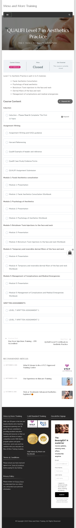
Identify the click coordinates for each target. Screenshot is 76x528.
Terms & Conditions (18, 465)
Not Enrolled (14, 67)
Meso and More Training (20, 6)
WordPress (54, 524)
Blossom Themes (34, 524)
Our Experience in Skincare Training (37, 378)
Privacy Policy (64, 524)
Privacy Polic (19, 482)
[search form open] (69, 14)
